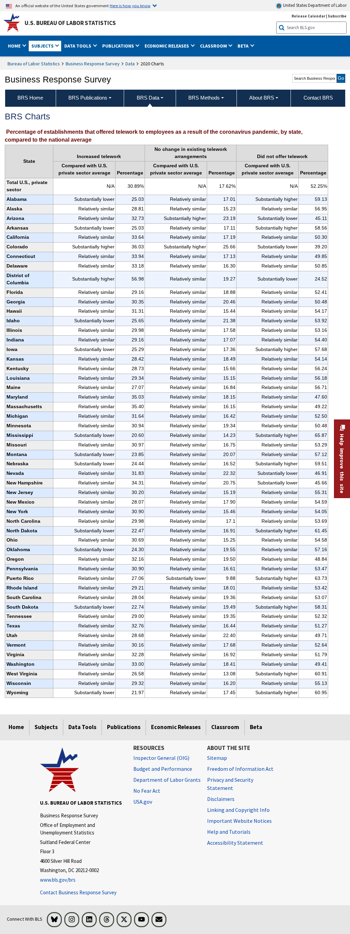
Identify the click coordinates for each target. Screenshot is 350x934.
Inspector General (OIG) (161, 757)
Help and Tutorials (229, 831)
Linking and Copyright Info (238, 809)
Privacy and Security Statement (230, 783)
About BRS (261, 98)
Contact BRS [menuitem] (318, 98)
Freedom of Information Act (240, 768)
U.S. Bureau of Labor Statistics (70, 23)
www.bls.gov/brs (58, 880)
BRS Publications (87, 98)
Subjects (46, 727)
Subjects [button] (43, 46)
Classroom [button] (214, 46)
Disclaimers (220, 798)
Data (130, 64)
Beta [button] (244, 46)
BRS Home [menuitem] (30, 98)
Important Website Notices (239, 820)
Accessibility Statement (235, 842)
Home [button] (15, 46)
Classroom (225, 727)
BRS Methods (204, 98)
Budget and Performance (162, 768)
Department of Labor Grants (167, 779)
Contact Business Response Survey (78, 892)
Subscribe (337, 15)
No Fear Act (146, 790)
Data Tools (82, 727)
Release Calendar (308, 15)
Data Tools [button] (78, 46)
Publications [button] (118, 46)
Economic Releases (176, 727)
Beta (256, 727)
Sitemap (217, 757)
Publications (123, 727)
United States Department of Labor (314, 5)
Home (16, 727)
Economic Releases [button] (167, 46)
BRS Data (148, 98)
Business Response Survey (93, 64)
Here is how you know (130, 5)
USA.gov (142, 801)
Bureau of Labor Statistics (34, 64)
